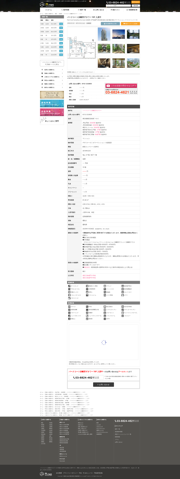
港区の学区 (57, 408)
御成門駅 (98, 134)
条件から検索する (101, 419)
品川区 (42, 426)
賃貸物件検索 (118, 431)
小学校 (63, 408)
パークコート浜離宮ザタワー (70, 13)
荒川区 (50, 437)
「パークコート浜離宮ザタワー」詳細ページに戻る (52, 63)
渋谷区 (50, 424)
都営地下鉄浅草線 (59, 400)
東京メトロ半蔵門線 (64, 434)
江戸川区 (43, 443)
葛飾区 (42, 441)
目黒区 (42, 432)
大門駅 (99, 130)
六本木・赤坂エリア (82, 430)
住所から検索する (49, 13)
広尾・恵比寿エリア (82, 426)
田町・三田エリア (82, 428)
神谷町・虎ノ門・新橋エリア (66, 415)
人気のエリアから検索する (51, 413)
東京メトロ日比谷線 (64, 428)
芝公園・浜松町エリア (64, 413)
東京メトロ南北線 (64, 426)
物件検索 (66, 10)
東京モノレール (58, 396)
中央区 (50, 422)
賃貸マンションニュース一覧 (123, 434)
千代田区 (43, 430)
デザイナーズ (99, 426)
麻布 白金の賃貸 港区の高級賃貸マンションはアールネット (78, 476)
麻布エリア (80, 422)
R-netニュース (88, 473)
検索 (136, 5)
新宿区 (42, 424)
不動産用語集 (98, 473)
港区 (56, 13)
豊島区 (50, 432)
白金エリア (80, 424)
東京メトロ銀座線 (64, 430)
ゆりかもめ (57, 406)
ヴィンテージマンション (102, 432)
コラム (117, 439)
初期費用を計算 (111, 23)
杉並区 (42, 439)
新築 (97, 422)
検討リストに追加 (131, 23)
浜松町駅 (92, 123)
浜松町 (60, 13)
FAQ (80, 473)
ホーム (49, 10)
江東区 (50, 426)
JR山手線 (57, 392)
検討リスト (116, 10)
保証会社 (87, 267)
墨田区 (50, 428)
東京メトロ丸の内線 (64, 424)
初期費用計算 (133, 10)
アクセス (136, 2)
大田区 (50, 434)
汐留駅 (67, 404)
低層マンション (100, 430)
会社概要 (59, 473)
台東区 (42, 428)
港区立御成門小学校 (89, 275)
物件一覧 (83, 10)
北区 (50, 436)
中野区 (42, 436)
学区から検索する (49, 408)
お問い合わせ (99, 10)
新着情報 (117, 437)
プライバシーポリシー (70, 473)
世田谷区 (43, 434)
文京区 (50, 430)
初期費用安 (99, 434)
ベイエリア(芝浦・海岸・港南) (85, 434)
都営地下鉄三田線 (59, 402)
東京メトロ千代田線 (64, 432)
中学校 (63, 411)
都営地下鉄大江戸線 (59, 398)
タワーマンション (100, 428)
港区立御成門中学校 (89, 278)
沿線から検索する (49, 392)
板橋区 (42, 437)
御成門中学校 (70, 411)
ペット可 (98, 424)
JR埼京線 (62, 449)
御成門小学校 (70, 408)
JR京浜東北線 (58, 394)
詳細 (61, 24)
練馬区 (50, 441)
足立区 (50, 439)
